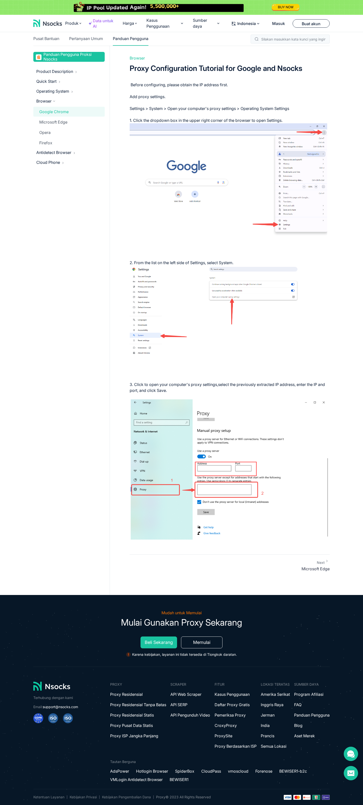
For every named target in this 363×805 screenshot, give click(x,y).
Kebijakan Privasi (83, 797)
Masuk (278, 23)
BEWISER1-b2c (293, 771)
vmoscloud (238, 771)
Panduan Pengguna (130, 38)
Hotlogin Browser (152, 771)
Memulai (201, 642)
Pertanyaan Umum (86, 38)
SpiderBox (184, 771)
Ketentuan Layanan (48, 797)
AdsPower (119, 771)
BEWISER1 (179, 779)
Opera (45, 132)
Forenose (263, 771)
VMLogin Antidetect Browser (136, 779)
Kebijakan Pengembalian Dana (126, 797)
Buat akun (311, 23)
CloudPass (211, 771)
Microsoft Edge (53, 122)
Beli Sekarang (159, 642)
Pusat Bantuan (46, 38)
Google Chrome (54, 111)
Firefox (45, 142)
